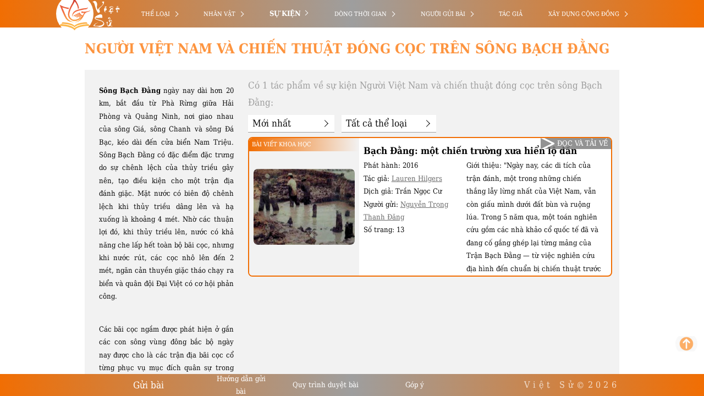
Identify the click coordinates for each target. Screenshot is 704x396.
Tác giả (510, 14)
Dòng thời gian (360, 14)
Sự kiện (285, 13)
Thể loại (155, 14)
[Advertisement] (57, 165)
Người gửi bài (443, 14)
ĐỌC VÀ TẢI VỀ (582, 143)
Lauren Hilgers (417, 178)
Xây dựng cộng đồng (583, 14)
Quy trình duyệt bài (326, 385)
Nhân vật (219, 14)
